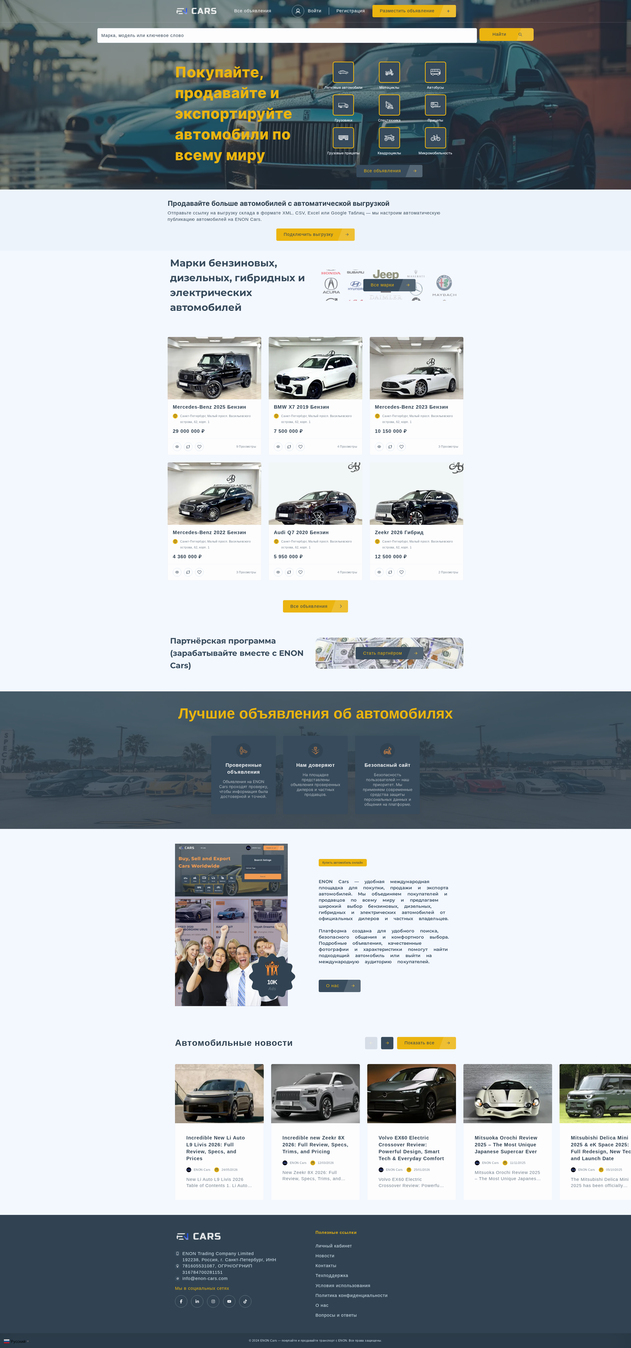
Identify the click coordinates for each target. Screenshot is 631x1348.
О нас (322, 1305)
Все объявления (252, 10)
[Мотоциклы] (389, 72)
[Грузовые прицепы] (343, 137)
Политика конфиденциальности (352, 1295)
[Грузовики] (343, 105)
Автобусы (435, 87)
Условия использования (343, 1285)
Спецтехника (389, 120)
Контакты (326, 1265)
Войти (314, 10)
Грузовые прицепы (343, 153)
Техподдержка (332, 1275)
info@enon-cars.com (205, 1278)
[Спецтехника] (389, 105)
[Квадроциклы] (389, 137)
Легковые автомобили (343, 87)
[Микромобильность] (435, 137)
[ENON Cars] (197, 11)
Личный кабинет (334, 1245)
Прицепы (435, 120)
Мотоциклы (389, 87)
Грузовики (343, 120)
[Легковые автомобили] (343, 72)
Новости (325, 1255)
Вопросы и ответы (336, 1315)
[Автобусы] (435, 72)
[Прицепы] (435, 105)
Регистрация (350, 10)
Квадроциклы (389, 153)
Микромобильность (435, 153)
